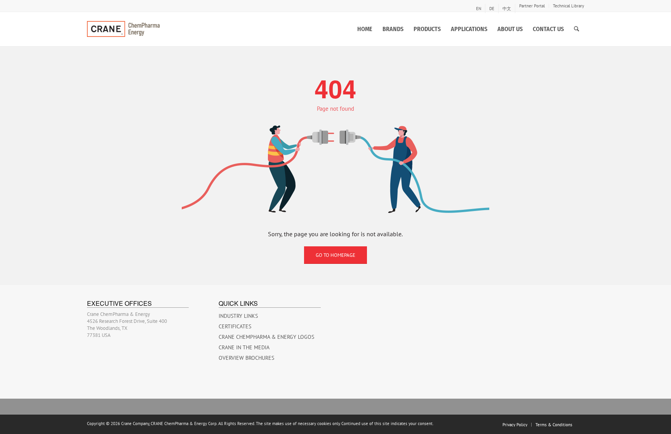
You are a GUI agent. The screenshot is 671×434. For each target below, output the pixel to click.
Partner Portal (532, 6)
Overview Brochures (246, 357)
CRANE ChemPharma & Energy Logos (266, 336)
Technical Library (568, 6)
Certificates (235, 326)
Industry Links (238, 315)
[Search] (576, 29)
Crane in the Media (244, 347)
